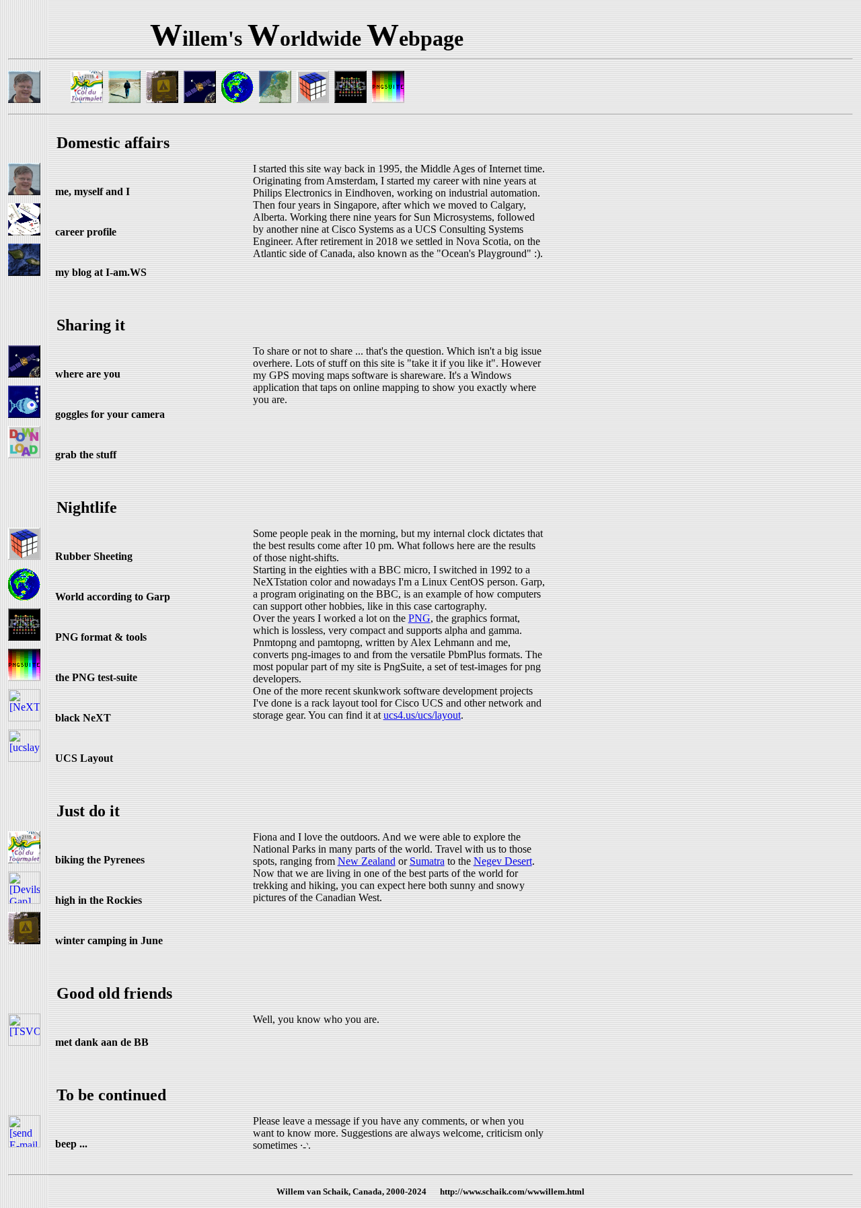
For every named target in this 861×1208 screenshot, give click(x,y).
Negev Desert (503, 861)
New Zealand (367, 861)
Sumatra (427, 861)
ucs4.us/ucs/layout (422, 715)
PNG (419, 618)
